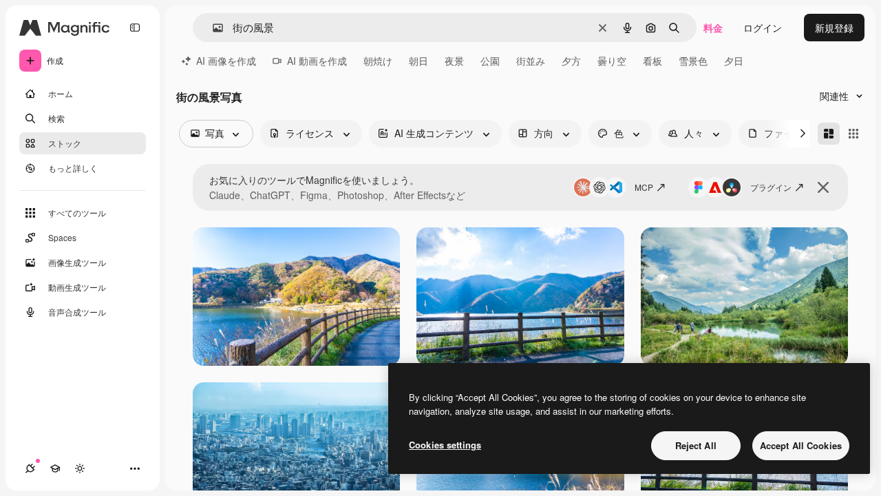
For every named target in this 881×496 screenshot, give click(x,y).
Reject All (696, 445)
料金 (713, 27)
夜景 (454, 61)
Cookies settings (445, 444)
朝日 (418, 61)
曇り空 (611, 61)
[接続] (30, 468)
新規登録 (834, 27)
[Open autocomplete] (212, 28)
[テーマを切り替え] (80, 468)
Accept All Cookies (801, 445)
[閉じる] (823, 187)
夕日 (733, 61)
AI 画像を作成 (226, 61)
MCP (644, 187)
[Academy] (55, 468)
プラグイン (771, 187)
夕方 (571, 61)
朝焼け (377, 61)
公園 (490, 61)
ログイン (762, 27)
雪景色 (693, 61)
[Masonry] (829, 134)
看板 (652, 61)
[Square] (853, 134)
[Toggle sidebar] (135, 28)
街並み (530, 61)
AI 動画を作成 (317, 61)
